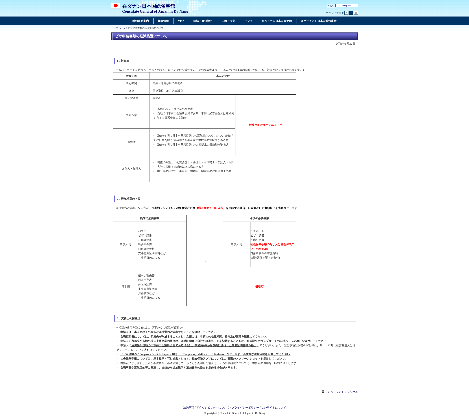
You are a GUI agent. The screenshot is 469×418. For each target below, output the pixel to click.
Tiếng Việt (346, 5)
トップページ (118, 28)
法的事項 (188, 407)
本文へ (331, 6)
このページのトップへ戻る (341, 391)
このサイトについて (273, 407)
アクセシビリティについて (212, 407)
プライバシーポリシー (245, 407)
